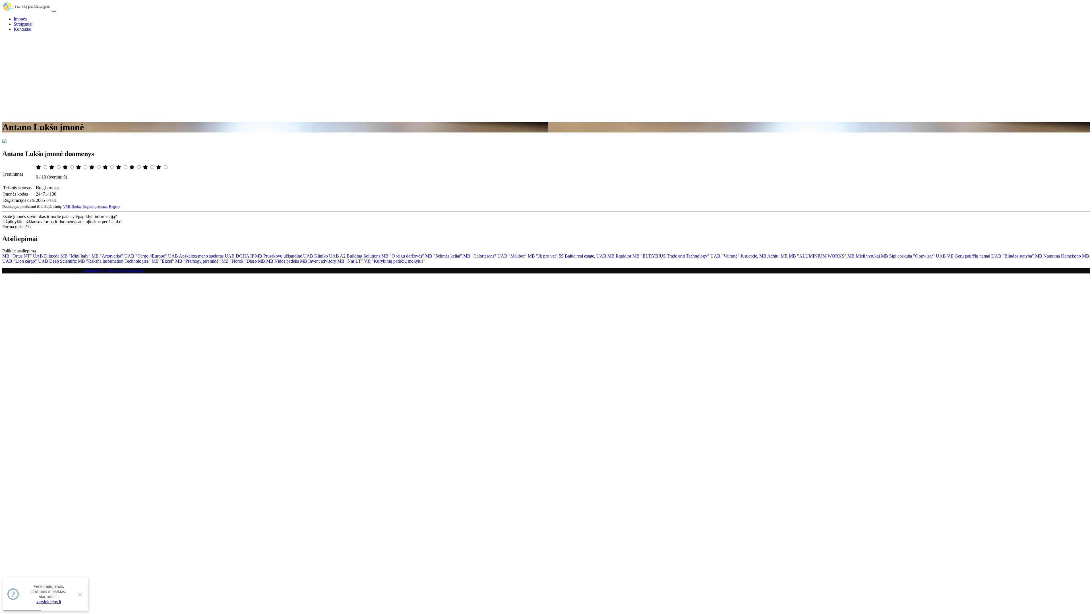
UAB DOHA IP (239, 256)
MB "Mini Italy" (75, 256)
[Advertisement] (546, 76)
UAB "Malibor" (512, 256)
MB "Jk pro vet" (543, 256)
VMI (66, 206)
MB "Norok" (233, 261)
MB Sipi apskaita (896, 256)
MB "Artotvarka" (107, 256)
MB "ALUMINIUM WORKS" (817, 256)
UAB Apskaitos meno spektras (196, 256)
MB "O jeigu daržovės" (402, 256)
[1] (39, 167)
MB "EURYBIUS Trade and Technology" (670, 256)
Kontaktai (22, 29)
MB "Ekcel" (163, 261)
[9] (146, 167)
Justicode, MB (753, 256)
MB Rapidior (619, 256)
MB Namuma (1047, 256)
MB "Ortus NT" (17, 256)
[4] (79, 167)
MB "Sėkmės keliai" (443, 256)
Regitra (114, 206)
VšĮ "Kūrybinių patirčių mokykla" (394, 261)
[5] (92, 167)
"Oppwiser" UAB (929, 256)
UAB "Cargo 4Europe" (145, 256)
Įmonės (20, 18)
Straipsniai (23, 24)
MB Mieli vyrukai (863, 256)
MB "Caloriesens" (479, 256)
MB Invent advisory (318, 261)
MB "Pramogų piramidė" (197, 261)
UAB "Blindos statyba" (1012, 256)
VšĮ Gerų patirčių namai (968, 256)
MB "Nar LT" (350, 261)
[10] (159, 167)
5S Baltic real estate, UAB (582, 256)
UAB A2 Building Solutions (354, 256)
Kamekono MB (1075, 256)
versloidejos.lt (48, 601)
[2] (52, 167)
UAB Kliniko (315, 256)
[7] (119, 167)
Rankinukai (93, 270)
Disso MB (256, 261)
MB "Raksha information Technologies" (114, 261)
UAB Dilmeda (46, 256)
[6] (106, 167)
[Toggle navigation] (54, 11)
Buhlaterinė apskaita (125, 270)
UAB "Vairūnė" (724, 256)
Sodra (76, 206)
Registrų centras (94, 206)
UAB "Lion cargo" (19, 261)
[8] (132, 167)
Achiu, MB (777, 256)
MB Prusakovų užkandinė (278, 256)
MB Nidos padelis (282, 261)
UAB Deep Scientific (57, 261)
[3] (66, 167)
